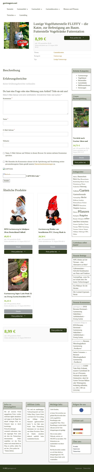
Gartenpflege (77, 197)
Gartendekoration (52, 9)
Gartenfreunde (79, 194)
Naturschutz (82, 205)
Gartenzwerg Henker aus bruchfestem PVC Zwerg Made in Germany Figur (52, 231)
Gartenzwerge (58, 56)
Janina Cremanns (79, 352)
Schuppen (81, 219)
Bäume (82, 181)
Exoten (87, 181)
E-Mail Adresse (9, 130)
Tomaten (75, 229)
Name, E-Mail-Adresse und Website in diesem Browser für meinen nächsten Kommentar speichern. (36, 154)
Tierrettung (85, 227)
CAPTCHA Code (32, 176)
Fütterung (83, 186)
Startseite (10, 9)
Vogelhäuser (82, 78)
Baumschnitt (82, 176)
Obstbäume (83, 208)
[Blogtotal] (78, 433)
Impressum (76, 449)
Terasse (86, 224)
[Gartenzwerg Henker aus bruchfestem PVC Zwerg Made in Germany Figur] (53, 210)
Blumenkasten (85, 179)
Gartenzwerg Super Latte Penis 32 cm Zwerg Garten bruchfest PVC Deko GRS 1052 (18, 295)
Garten (84, 190)
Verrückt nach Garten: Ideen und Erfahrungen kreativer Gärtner (80, 140)
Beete (75, 179)
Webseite (6, 141)
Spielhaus (81, 224)
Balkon (75, 176)
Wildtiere (75, 231)
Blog (78, 179)
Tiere (80, 227)
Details (18, 247)
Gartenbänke (82, 83)
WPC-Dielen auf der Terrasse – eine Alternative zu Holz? (80, 262)
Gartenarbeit (36, 9)
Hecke (84, 197)
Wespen (86, 229)
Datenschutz (76, 451)
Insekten (81, 200)
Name (5, 119)
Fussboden (76, 186)
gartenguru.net (12, 468)
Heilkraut (75, 200)
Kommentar (7, 98)
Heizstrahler (82, 80)
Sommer (75, 224)
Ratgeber (84, 215)
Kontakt (75, 446)
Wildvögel (82, 231)
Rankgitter (76, 215)
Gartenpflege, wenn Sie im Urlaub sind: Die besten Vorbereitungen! (81, 279)
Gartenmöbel (22, 9)
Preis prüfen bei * (77, 38)
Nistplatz (76, 208)
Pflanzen (83, 211)
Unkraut (81, 229)
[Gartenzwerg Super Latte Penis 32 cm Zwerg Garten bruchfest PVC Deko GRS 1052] (18, 275)
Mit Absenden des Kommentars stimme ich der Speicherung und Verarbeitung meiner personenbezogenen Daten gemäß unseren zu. (34, 163)
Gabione (76, 191)
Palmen (75, 212)
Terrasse (75, 227)
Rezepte (75, 219)
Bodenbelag (76, 181)
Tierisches (10, 15)
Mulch (76, 205)
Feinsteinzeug (77, 184)
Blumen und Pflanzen (71, 9)
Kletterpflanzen (77, 202)
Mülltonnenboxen (84, 85)
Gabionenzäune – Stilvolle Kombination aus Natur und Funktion (81, 271)
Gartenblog (23, 15)
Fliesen (83, 184)
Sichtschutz (84, 222)
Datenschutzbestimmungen (44, 164)
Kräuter (84, 202)
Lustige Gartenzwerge (60, 59)
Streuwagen (82, 88)
